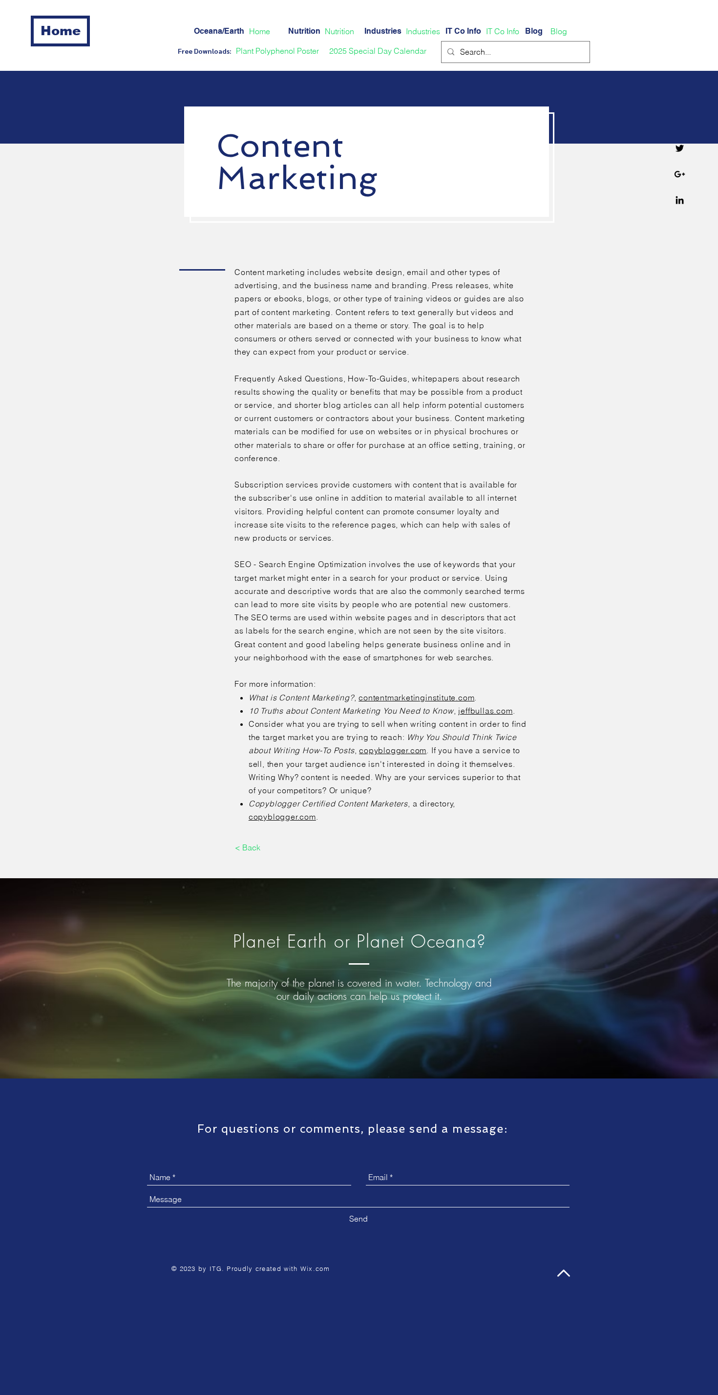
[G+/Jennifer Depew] (679, 174)
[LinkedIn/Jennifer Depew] (679, 200)
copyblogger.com (392, 750)
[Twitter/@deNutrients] (679, 148)
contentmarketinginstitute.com (416, 697)
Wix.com (315, 1268)
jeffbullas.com (485, 711)
